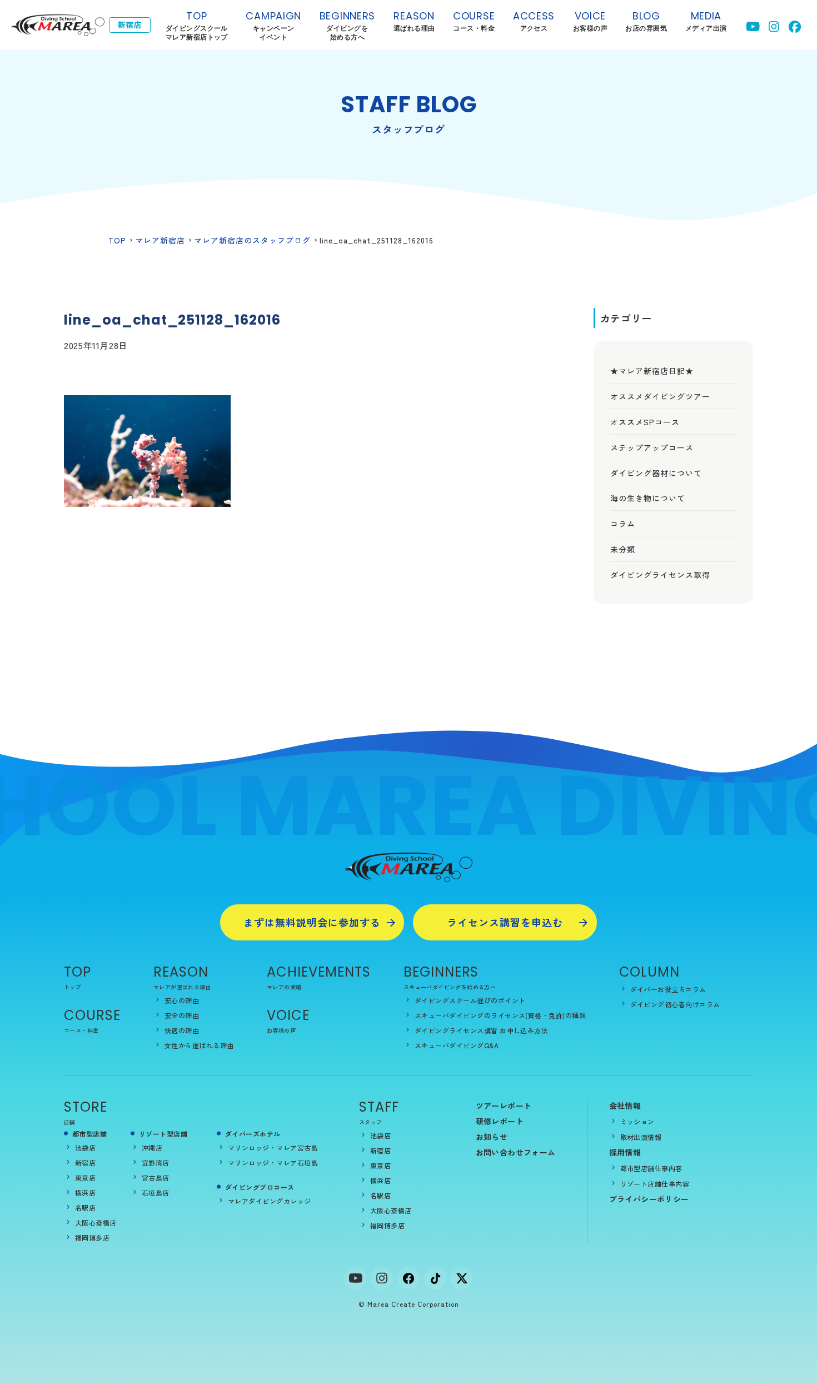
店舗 (70, 1122)
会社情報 (625, 1105)
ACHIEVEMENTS (319, 972)
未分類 (622, 549)
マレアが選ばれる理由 (182, 987)
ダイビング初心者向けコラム (675, 1004)
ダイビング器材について (656, 473)
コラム (622, 523)
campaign (273, 25)
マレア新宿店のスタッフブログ (252, 240)
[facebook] (408, 1278)
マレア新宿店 (160, 240)
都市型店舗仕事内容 (651, 1168)
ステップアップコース (652, 447)
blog (646, 21)
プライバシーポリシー (649, 1198)
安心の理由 (182, 1000)
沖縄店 (152, 1147)
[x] (462, 1278)
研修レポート (500, 1121)
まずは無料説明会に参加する (312, 922)
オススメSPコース (645, 421)
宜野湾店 (156, 1162)
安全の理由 (182, 1015)
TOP (197, 25)
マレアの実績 (284, 987)
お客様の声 (281, 1030)
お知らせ (492, 1136)
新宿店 (85, 1162)
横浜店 (85, 1192)
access (534, 21)
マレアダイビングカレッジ (269, 1201)
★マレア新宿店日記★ (652, 370)
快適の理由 (182, 1030)
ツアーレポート (504, 1105)
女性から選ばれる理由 (199, 1045)
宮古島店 (156, 1177)
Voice (288, 1015)
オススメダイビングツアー (660, 396)
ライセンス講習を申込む (505, 922)
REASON (180, 972)
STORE (85, 1107)
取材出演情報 (641, 1137)
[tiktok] (435, 1278)
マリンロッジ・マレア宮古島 (273, 1147)
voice (590, 21)
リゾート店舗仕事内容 (655, 1183)
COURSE (92, 1015)
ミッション (637, 1121)
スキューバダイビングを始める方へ (449, 987)
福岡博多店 (92, 1237)
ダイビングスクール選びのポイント (470, 1000)
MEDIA (706, 21)
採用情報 (625, 1152)
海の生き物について (647, 498)
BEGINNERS (347, 25)
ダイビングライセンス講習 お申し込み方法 (482, 1030)
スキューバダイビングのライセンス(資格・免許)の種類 (500, 1015)
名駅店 (85, 1207)
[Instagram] (382, 1278)
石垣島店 (156, 1192)
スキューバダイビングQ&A (457, 1045)
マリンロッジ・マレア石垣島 (273, 1162)
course (474, 21)
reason (414, 21)
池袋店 (85, 1147)
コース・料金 (81, 1030)
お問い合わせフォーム (516, 1152)
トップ (72, 987)
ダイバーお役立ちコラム (668, 989)
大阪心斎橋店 (96, 1222)
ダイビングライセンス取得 (660, 574)
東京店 (85, 1177)
